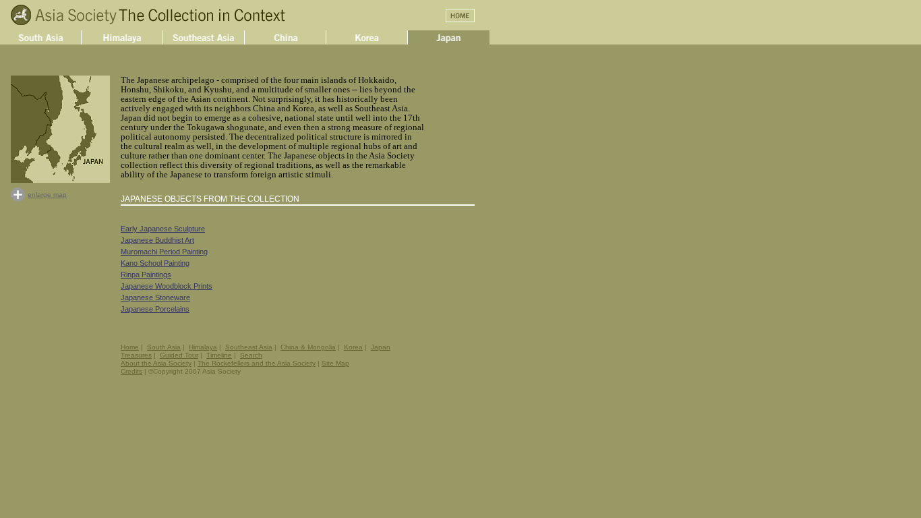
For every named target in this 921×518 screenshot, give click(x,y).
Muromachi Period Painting (164, 252)
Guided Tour (179, 355)
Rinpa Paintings (146, 274)
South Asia (164, 347)
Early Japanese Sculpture (163, 229)
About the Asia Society (156, 363)
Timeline (219, 355)
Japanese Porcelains (155, 309)
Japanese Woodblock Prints (166, 286)
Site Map (335, 363)
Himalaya (203, 347)
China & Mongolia (308, 347)
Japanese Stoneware (155, 297)
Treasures (136, 355)
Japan (380, 347)
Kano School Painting (155, 263)
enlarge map (47, 194)
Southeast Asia (248, 347)
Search (251, 355)
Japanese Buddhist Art (157, 240)
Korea (353, 347)
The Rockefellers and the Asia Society (257, 363)
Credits (131, 371)
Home (130, 347)
